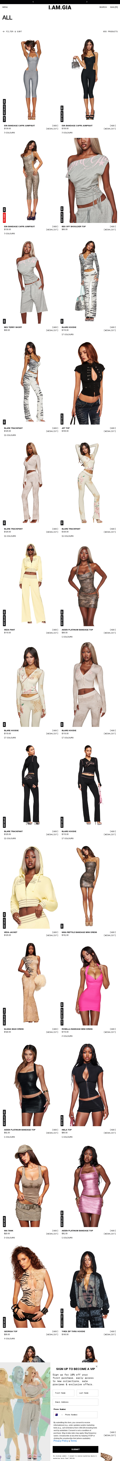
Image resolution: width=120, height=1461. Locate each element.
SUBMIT (75, 1449)
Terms (73, 1441)
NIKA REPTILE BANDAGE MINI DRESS (79, 932)
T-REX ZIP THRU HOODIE (73, 1332)
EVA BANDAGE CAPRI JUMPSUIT (19, 126)
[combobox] (59, 1415)
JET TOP (66, 428)
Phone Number (60, 1409)
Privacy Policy (61, 1441)
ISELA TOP (67, 1130)
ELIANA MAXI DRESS (14, 1029)
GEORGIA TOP (10, 1332)
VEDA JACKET (10, 932)
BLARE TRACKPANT (13, 428)
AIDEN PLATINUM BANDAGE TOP (77, 630)
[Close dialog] (96, 1366)
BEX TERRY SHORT (13, 327)
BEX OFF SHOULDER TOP (74, 226)
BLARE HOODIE (69, 327)
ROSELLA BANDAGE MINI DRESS (77, 1029)
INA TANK (8, 1231)
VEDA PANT (9, 630)
